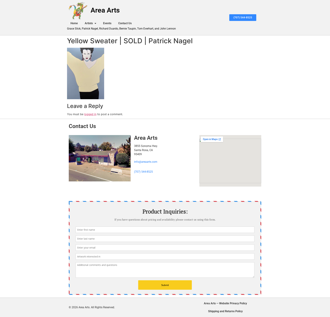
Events (107, 23)
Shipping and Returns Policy (225, 311)
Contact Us (125, 23)
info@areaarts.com (145, 161)
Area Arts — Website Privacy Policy (225, 303)
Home (74, 23)
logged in (90, 114)
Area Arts (105, 10)
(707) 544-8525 (143, 171)
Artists (89, 23)
